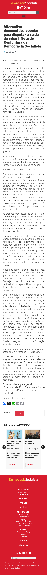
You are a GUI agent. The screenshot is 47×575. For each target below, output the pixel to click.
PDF (19, 413)
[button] (24, 16)
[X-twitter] (25, 7)
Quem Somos (23, 490)
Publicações (23, 512)
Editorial (23, 499)
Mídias (23, 530)
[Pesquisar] (37, 12)
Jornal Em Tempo (23, 521)
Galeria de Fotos (23, 532)
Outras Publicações (23, 523)
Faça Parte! (23, 494)
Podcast (23, 537)
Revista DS (23, 515)
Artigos (23, 503)
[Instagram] (22, 7)
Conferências (23, 517)
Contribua (23, 545)
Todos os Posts (23, 526)
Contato (23, 541)
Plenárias (23, 519)
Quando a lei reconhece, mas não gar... (14, 443)
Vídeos (23, 534)
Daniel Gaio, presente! (30, 442)
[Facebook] (18, 7)
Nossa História (23, 492)
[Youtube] (29, 7)
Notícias (23, 508)
